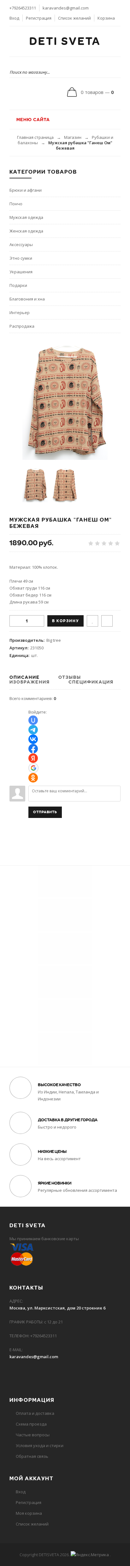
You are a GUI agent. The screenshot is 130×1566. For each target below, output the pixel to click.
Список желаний (74, 18)
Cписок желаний (32, 1524)
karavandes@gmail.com (66, 8)
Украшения (20, 272)
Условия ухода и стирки (39, 1445)
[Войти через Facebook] (33, 748)
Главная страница (35, 137)
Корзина (106, 18)
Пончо (15, 204)
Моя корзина (29, 1513)
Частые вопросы (33, 1435)
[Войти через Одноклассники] (33, 778)
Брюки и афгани (25, 190)
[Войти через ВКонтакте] (33, 739)
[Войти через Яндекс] (33, 758)
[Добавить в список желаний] (92, 621)
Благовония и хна (27, 299)
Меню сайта (32, 119)
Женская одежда (26, 231)
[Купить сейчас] (107, 621)
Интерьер (19, 312)
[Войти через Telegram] (33, 729)
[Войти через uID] (33, 720)
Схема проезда (31, 1424)
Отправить (45, 812)
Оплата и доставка (35, 1413)
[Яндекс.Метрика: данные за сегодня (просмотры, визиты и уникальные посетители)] (90, 1554)
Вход (14, 18)
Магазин (72, 137)
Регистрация (38, 18)
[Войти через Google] (33, 768)
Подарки (18, 285)
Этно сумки (20, 258)
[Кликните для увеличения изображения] (65, 402)
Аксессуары (21, 244)
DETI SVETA (65, 41)
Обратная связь (32, 1456)
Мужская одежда (26, 217)
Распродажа (21, 326)
